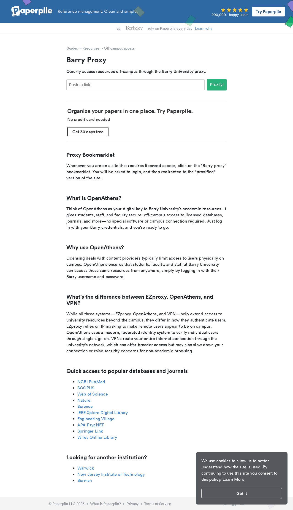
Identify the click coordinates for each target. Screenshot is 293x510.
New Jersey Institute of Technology (111, 474)
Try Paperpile (268, 11)
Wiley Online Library (97, 437)
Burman (84, 480)
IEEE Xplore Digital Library (102, 412)
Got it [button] (241, 493)
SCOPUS (85, 387)
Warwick (85, 468)
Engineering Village (95, 418)
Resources (90, 48)
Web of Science (92, 394)
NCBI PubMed (91, 381)
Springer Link (90, 431)
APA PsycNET (90, 425)
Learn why (203, 28)
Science (85, 406)
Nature (83, 400)
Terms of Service (157, 503)
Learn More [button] (233, 479)
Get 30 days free (87, 131)
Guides (72, 48)
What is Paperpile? (105, 503)
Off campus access (119, 48)
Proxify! (217, 84)
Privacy (132, 503)
